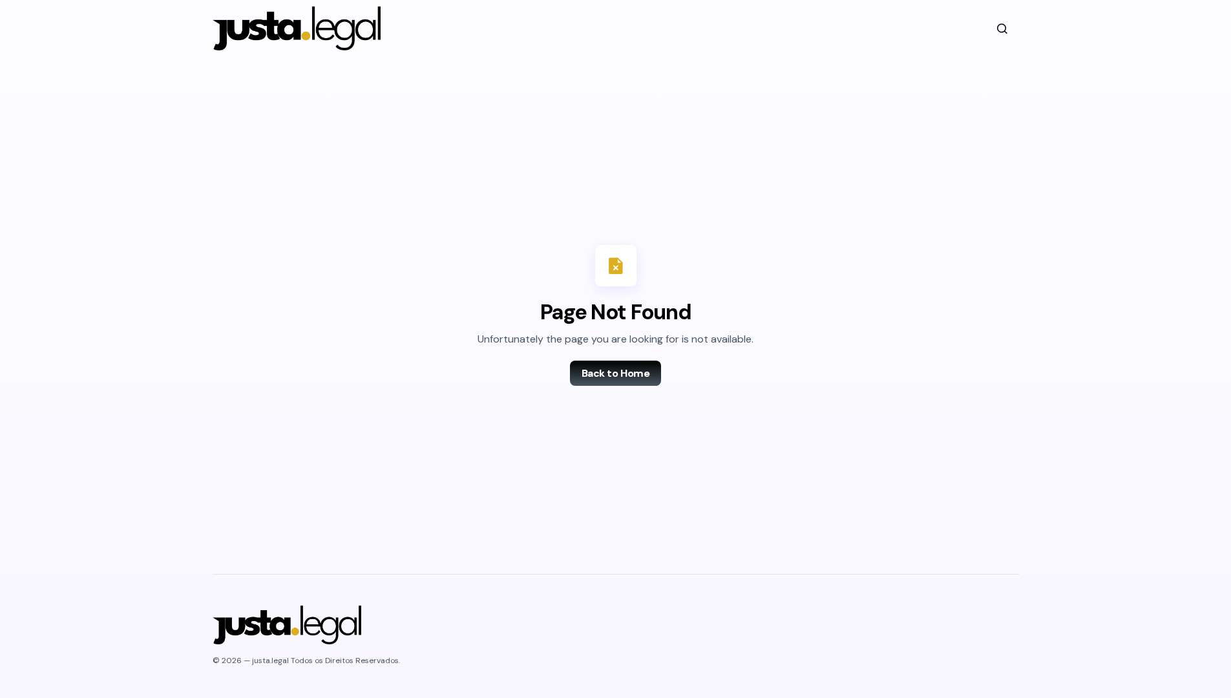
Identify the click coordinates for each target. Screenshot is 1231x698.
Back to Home (615, 373)
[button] (1002, 28)
